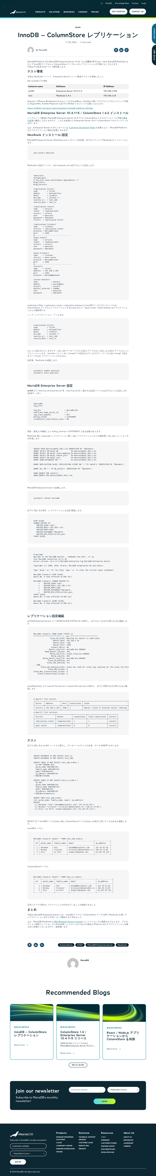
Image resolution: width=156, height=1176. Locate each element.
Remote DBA (84, 1146)
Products (61, 1132)
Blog (78, 27)
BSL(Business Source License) (68, 921)
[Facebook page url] (116, 50)
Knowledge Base (122, 3)
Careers (127, 1146)
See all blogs (78, 1065)
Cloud (59, 1143)
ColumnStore (66, 945)
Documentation (108, 1149)
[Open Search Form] (102, 3)
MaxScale (122, 945)
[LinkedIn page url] (121, 50)
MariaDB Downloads (65, 1149)
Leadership (128, 1143)
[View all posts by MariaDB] (30, 50)
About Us (129, 1132)
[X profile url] (126, 50)
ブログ (103, 1137)
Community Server (64, 1146)
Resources (107, 1132)
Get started (118, 11)
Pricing (59, 1152)
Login (143, 3)
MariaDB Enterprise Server (100, 945)
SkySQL (109, 3)
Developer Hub (107, 1152)
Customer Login (86, 1143)
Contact (135, 3)
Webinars (105, 1140)
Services (82, 1149)
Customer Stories (109, 1143)
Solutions (84, 1132)
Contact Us (138, 11)
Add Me (104, 1101)
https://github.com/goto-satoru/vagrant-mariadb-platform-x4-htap (60, 108)
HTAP (80, 945)
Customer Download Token (82, 127)
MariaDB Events (108, 1146)
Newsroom (128, 1140)
